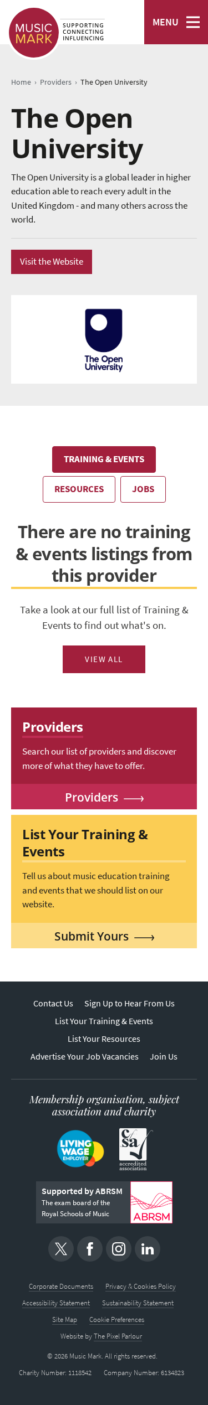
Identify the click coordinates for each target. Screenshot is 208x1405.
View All (104, 659)
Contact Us (53, 1003)
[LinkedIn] (147, 1249)
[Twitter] (61, 1249)
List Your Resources (104, 1039)
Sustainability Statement (138, 1303)
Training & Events (104, 459)
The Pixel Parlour (118, 1336)
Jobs (143, 489)
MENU (166, 22)
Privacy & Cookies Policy (140, 1286)
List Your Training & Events (104, 1021)
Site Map (64, 1319)
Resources (79, 489)
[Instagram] (118, 1249)
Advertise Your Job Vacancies (85, 1056)
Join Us (163, 1056)
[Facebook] (90, 1249)
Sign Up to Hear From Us (129, 1003)
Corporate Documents (61, 1286)
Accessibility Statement (56, 1303)
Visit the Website (51, 261)
